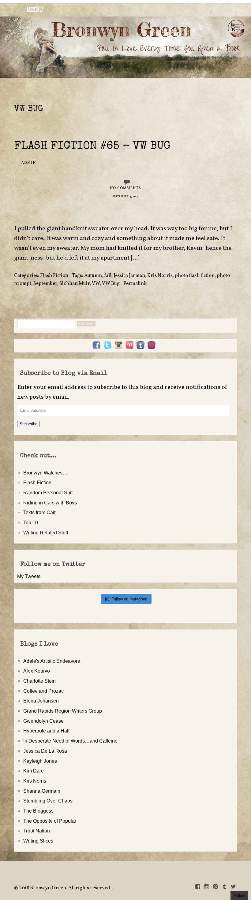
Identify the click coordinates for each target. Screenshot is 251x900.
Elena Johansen (41, 700)
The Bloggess (38, 810)
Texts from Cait (39, 512)
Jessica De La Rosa (45, 751)
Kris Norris (160, 275)
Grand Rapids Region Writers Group (62, 711)
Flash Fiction (54, 275)
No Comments (125, 188)
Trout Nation (36, 830)
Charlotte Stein (39, 681)
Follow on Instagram (129, 599)
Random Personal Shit (48, 492)
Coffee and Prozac (43, 691)
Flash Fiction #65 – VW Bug (92, 146)
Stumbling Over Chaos (48, 800)
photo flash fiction (195, 275)
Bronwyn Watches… (45, 472)
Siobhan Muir (74, 283)
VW (96, 283)
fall (107, 275)
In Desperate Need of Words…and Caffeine (70, 740)
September (45, 283)
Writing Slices (38, 840)
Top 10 (30, 522)
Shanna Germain (41, 791)
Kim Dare (33, 770)
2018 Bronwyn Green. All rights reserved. (65, 888)
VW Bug (111, 283)
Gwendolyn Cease (43, 721)
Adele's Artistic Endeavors (51, 661)
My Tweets (28, 576)
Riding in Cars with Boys (50, 502)
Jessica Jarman (129, 275)
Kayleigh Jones (40, 761)
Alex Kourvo (36, 670)
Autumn (93, 275)
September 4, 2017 (125, 196)
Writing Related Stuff (45, 532)
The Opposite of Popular (49, 821)
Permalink (135, 283)
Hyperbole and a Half (46, 730)
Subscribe (28, 424)
